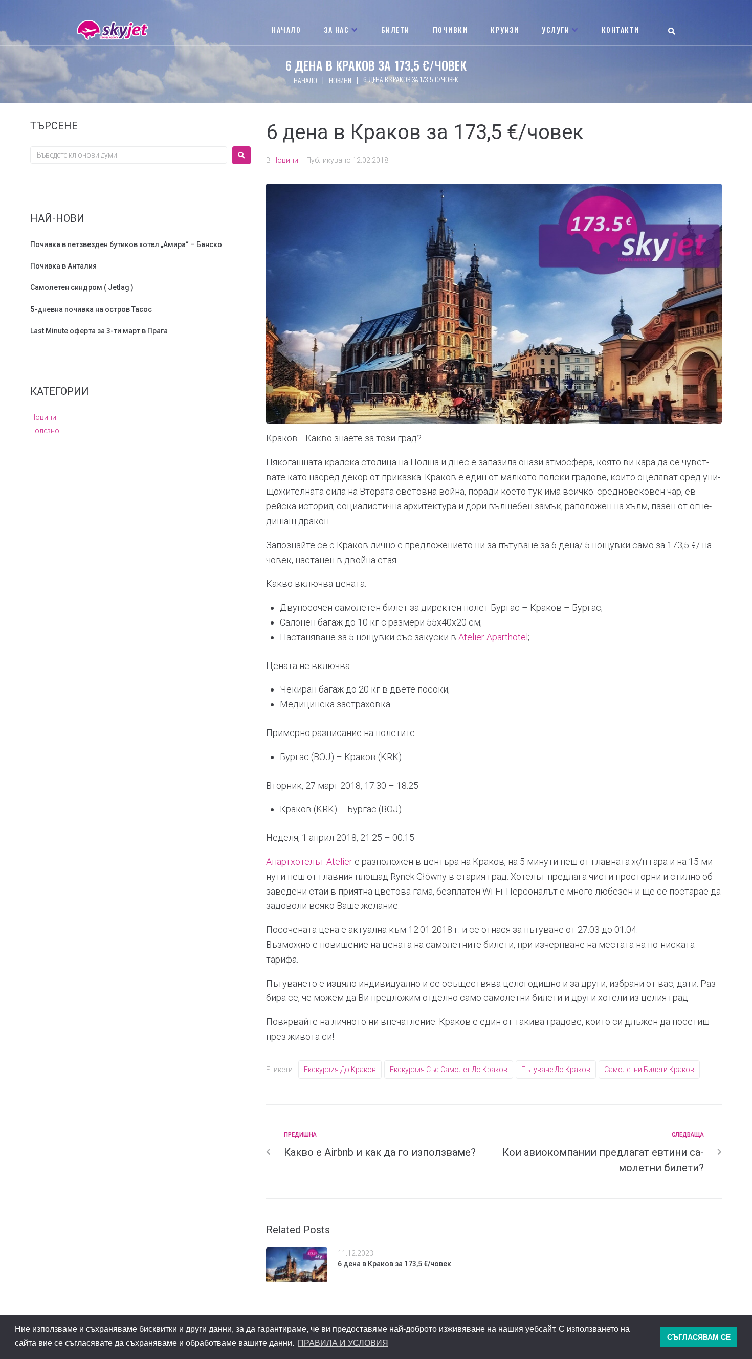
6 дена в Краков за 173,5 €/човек (394, 1264)
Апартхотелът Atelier (309, 861)
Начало (305, 80)
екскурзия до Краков (340, 1069)
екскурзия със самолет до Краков (448, 1069)
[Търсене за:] (128, 155)
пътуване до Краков (555, 1069)
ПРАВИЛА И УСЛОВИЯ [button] (343, 1343)
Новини (340, 80)
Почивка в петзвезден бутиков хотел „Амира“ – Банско (126, 244)
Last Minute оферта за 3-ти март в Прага (99, 331)
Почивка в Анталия (63, 266)
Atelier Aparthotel (493, 637)
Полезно (44, 431)
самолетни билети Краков (649, 1069)
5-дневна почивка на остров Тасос (91, 309)
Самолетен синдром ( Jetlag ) (82, 287)
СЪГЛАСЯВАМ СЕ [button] (699, 1337)
